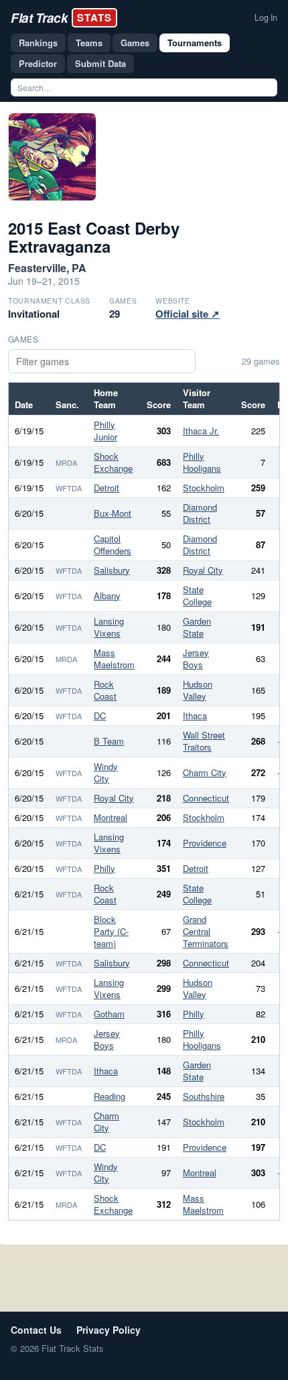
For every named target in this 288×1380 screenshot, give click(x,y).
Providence (204, 842)
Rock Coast (105, 690)
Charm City (204, 772)
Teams (89, 42)
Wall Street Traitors (204, 741)
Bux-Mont (112, 513)
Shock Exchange (113, 462)
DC (100, 715)
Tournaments (194, 42)
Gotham (109, 1013)
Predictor (38, 63)
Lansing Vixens (109, 627)
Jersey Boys (196, 658)
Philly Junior (105, 430)
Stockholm (203, 487)
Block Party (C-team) (111, 931)
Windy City (106, 772)
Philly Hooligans (202, 462)
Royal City (203, 570)
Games (135, 42)
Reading (109, 1096)
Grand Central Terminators (205, 931)
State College (197, 595)
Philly (104, 868)
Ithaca (195, 715)
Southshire (203, 1096)
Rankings (38, 42)
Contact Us (36, 1329)
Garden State (197, 627)
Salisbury (112, 570)
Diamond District (200, 513)
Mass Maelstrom (114, 658)
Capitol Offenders (112, 544)
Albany (107, 595)
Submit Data (100, 63)
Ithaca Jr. (201, 430)
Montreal (110, 817)
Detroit (106, 487)
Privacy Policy (108, 1329)
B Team (109, 741)
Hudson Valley (197, 690)
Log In (266, 17)
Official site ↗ (187, 313)
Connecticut (206, 798)
